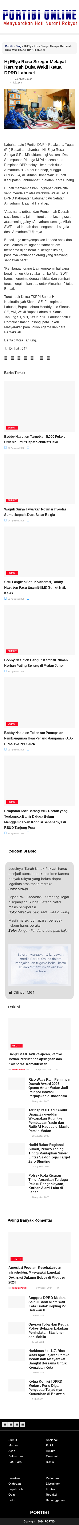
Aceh (11, 1451)
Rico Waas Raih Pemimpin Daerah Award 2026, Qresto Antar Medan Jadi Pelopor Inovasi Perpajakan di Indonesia (49, 1088)
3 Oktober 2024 (44, 1287)
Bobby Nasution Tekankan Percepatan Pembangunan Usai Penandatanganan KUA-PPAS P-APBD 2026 (38, 738)
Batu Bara (15, 1462)
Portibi (9, 46)
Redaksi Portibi (19, 1287)
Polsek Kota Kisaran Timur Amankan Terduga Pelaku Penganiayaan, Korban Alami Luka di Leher (48, 1184)
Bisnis (50, 1462)
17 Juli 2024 (37, 1342)
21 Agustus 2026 (15, 671)
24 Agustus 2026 (15, 521)
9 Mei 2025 (37, 1399)
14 (57, 1287)
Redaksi (51, 1494)
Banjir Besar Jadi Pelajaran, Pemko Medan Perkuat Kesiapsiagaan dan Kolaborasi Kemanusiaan (35, 1059)
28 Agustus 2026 (42, 1069)
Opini (11, 1494)
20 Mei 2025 (37, 1372)
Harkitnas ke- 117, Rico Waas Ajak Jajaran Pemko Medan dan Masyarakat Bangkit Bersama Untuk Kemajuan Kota (49, 1359)
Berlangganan (55, 1500)
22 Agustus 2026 (15, 599)
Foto (11, 1500)
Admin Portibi (18, 1069)
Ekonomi (52, 1456)
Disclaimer (53, 1483)
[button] (39, 34)
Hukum (50, 1451)
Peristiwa (14, 1478)
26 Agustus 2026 (15, 448)
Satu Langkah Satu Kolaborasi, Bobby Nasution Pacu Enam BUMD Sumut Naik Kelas (35, 587)
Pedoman (52, 1478)
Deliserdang (16, 1456)
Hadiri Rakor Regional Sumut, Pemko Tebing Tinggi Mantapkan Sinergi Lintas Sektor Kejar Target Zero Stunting (49, 1153)
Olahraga (14, 1483)
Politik (50, 1445)
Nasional (52, 1440)
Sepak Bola (16, 1489)
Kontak (50, 1489)
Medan (16, 1045)
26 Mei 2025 (37, 1315)
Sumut (12, 427)
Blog (18, 46)
